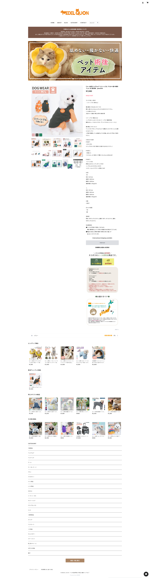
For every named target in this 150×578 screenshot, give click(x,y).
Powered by (73, 575)
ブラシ (29, 472)
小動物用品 (31, 515)
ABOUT (59, 22)
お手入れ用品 (31, 548)
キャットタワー (31, 534)
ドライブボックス (32, 505)
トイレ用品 (30, 481)
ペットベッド (31, 457)
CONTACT (83, 22)
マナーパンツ (31, 538)
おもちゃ (30, 491)
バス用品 (30, 529)
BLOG (66, 22)
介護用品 (30, 448)
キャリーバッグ (31, 500)
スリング (30, 519)
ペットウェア (31, 453)
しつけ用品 (31, 486)
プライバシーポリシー (34, 569)
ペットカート (31, 524)
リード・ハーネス (32, 495)
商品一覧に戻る (75, 560)
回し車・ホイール (32, 543)
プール (29, 462)
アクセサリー (31, 476)
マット (29, 510)
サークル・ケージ (32, 467)
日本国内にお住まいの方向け (102, 247)
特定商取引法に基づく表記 (47, 569)
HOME (52, 22)
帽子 (29, 553)
